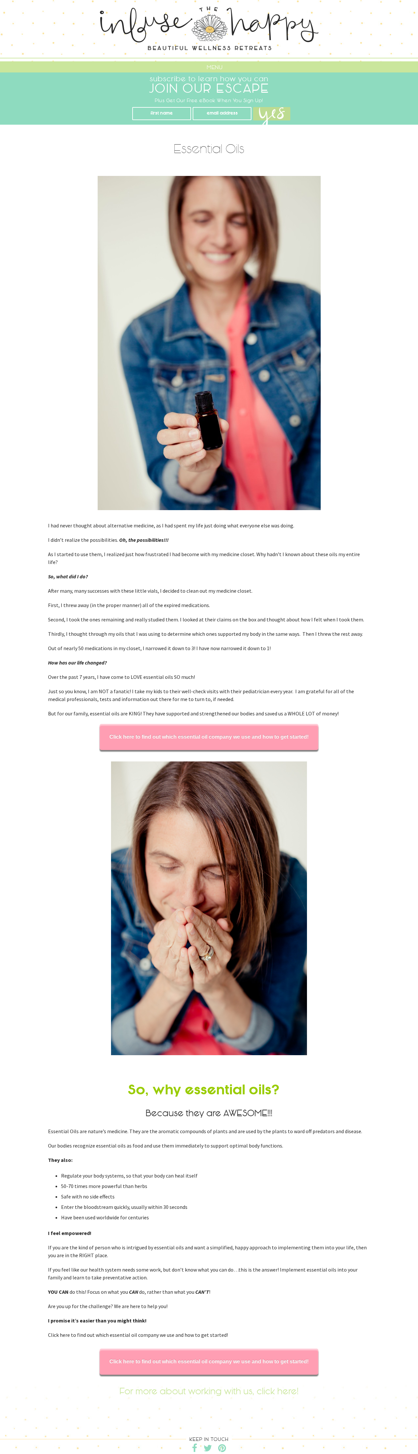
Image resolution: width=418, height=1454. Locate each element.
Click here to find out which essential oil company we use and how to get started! (209, 737)
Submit (271, 119)
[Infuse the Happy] (209, 29)
